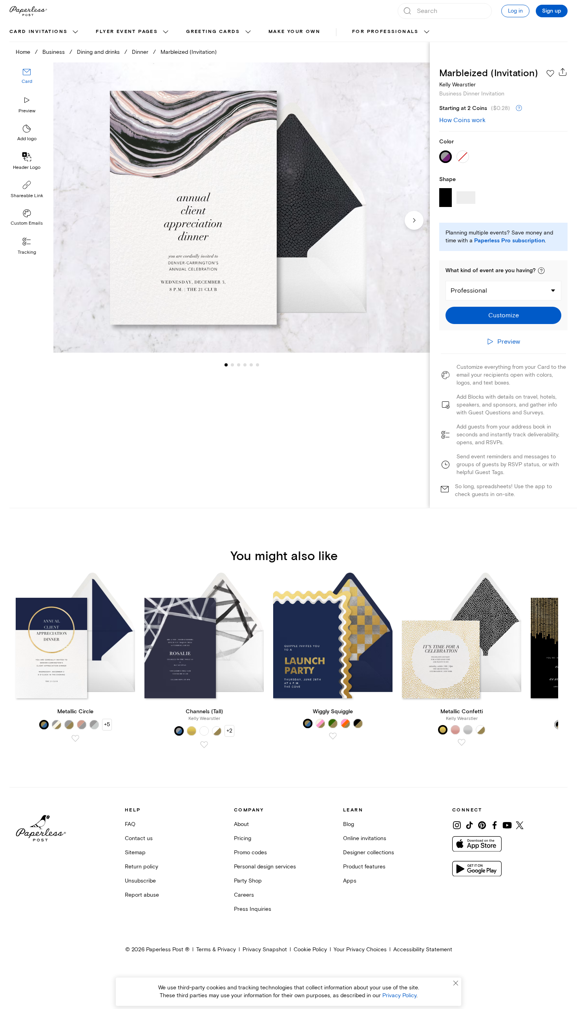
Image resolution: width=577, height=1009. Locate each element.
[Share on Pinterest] (482, 825)
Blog (348, 824)
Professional (469, 291)
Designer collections (368, 852)
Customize (503, 315)
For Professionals (385, 32)
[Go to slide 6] (251, 364)
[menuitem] (44, 32)
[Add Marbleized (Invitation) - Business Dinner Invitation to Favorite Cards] (550, 73)
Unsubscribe (140, 880)
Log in (515, 10)
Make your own (294, 32)
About (241, 824)
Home (23, 52)
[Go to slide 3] (232, 364)
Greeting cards (213, 32)
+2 (229, 730)
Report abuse (142, 895)
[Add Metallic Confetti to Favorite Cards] (461, 742)
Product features (364, 866)
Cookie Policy (310, 949)
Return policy (141, 866)
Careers (244, 895)
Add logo (27, 139)
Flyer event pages (127, 32)
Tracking (27, 252)
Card (27, 81)
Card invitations (38, 32)
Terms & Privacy (216, 949)
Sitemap (135, 852)
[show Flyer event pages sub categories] (165, 32)
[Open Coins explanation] (518, 108)
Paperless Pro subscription (509, 240)
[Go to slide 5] (245, 364)
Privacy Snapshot (265, 949)
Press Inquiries (252, 909)
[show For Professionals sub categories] (426, 32)
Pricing (242, 838)
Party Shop (248, 880)
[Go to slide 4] (238, 364)
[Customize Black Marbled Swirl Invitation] (241, 208)
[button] (541, 271)
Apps (349, 880)
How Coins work (462, 120)
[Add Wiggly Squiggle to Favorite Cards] (333, 736)
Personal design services (265, 866)
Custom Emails (27, 223)
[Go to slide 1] (226, 364)
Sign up (551, 11)
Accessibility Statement (422, 949)
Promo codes (250, 852)
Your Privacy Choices (360, 949)
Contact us (139, 838)
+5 (107, 724)
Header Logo (26, 167)
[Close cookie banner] (455, 983)
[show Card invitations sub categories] (75, 32)
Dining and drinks (98, 52)
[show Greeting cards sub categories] (248, 32)
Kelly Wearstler (457, 84)
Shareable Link (27, 196)
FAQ (130, 824)
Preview (26, 111)
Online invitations (364, 838)
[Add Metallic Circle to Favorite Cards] (75, 738)
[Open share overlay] (563, 72)
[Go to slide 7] (257, 364)
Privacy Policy (399, 995)
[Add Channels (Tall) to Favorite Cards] (204, 744)
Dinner (140, 52)
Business (53, 52)
